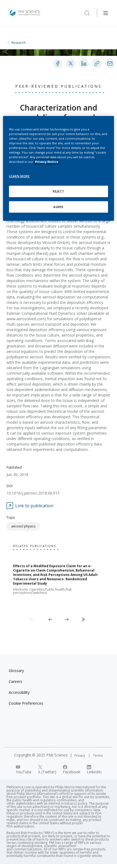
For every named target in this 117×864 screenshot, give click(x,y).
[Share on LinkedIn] (84, 63)
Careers (15, 681)
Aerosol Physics (23, 526)
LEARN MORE (19, 176)
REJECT (58, 191)
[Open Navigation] (105, 13)
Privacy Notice (46, 162)
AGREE (58, 207)
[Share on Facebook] (58, 63)
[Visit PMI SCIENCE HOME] (24, 13)
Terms (98, 755)
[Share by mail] (110, 63)
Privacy (80, 755)
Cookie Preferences (26, 703)
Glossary (16, 670)
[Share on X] (71, 63)
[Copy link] (97, 63)
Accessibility (19, 692)
